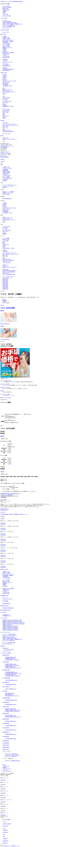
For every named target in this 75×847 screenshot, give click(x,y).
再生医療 (5, 48)
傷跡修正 (5, 180)
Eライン (4, 92)
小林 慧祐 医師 (6, 723)
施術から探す (5, 8)
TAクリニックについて (5, 632)
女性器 (4, 117)
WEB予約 (2, 159)
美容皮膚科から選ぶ (4, 595)
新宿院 (4, 620)
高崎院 (4, 627)
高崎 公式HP (5, 286)
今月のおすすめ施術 (7, 7)
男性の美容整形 (6, 70)
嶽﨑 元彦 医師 (6, 745)
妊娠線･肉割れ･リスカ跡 (8, 106)
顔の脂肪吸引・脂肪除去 (8, 41)
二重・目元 (5, 122)
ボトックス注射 (6, 45)
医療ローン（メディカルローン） (10, 139)
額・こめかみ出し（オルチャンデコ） (11, 125)
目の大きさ (5, 79)
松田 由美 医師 (6, 713)
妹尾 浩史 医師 (6, 749)
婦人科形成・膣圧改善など (8, 69)
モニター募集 (3, 612)
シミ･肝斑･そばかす (7, 101)
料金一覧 (5, 264)
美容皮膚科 (5, 59)
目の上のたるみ (6, 82)
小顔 (4, 94)
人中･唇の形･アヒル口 (7, 85)
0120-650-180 (3, 567)
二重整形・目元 (6, 37)
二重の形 (5, 75)
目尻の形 (5, 77)
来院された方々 (6, 273)
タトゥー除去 (5, 112)
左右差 (4, 78)
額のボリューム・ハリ (7, 89)
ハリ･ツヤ (5, 100)
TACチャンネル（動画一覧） (9, 25)
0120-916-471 (3, 551)
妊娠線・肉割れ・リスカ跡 (8, 248)
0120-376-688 (3, 540)
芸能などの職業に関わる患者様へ (10, 22)
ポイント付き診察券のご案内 (9, 26)
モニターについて (6, 261)
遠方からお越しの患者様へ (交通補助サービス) (12, 23)
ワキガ (2, 471)
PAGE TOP (2, 512)
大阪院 (4, 623)
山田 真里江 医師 (6, 669)
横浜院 (4, 622)
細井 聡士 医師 (6, 719)
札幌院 (4, 629)
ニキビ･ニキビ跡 (6, 97)
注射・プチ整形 (6, 46)
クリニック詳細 (6, 6)
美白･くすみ (5, 102)
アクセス (5, 20)
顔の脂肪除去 (5, 84)
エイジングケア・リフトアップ (9, 123)
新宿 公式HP (5, 279)
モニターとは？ (6, 32)
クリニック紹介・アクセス (8, 276)
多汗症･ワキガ (6, 115)
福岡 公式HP (5, 284)
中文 (1, 163)
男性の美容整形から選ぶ (5, 610)
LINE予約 (2, 161)
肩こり (4, 118)
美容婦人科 (5, 67)
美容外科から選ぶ (4, 569)
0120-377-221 (3, 556)
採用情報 (5, 767)
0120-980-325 (3, 534)
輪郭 (4, 88)
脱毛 (4, 114)
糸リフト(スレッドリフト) (8, 40)
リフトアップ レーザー (7, 62)
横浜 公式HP (5, 281)
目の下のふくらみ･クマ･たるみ (9, 80)
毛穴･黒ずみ (5, 98)
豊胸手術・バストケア (7, 47)
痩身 (4, 113)
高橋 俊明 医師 (6, 747)
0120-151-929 (3, 545)
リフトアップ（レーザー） (8, 186)
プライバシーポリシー (7, 643)
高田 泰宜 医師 (6, 702)
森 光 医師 (5, 691)
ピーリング (5, 63)
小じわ (4, 103)
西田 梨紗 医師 (6, 732)
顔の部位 (5, 74)
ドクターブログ (6, 766)
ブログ (4, 13)
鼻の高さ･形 (5, 83)
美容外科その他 (6, 57)
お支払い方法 (5, 137)
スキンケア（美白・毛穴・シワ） (10, 184)
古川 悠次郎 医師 (6, 678)
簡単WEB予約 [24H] (4, 508)
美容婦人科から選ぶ (4, 605)
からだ (4, 108)
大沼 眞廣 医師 (6, 742)
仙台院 (4, 628)
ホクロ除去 (5, 51)
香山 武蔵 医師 (6, 682)
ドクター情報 (5, 14)
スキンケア (5, 60)
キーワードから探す (9, 649)
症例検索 (5, 250)
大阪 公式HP (5, 282)
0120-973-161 (3, 524)
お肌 (4, 96)
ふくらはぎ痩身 (6, 109)
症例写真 (5, 10)
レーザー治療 (5, 64)
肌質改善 (5, 105)
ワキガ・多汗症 (6, 56)
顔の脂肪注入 (5, 42)
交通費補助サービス (7, 615)
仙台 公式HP (5, 287)
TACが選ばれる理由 (7, 21)
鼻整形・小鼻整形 (6, 38)
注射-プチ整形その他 (7, 178)
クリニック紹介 (3, 617)
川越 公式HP (5, 285)
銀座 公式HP (5, 280)
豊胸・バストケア (6, 130)
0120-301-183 (3, 562)
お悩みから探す (6, 9)
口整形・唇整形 (6, 53)
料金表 (4, 12)
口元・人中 (5, 127)
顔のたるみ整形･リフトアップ (9, 91)
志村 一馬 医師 (6, 686)
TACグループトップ (7, 27)
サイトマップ (5, 769)
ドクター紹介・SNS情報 (5, 652)
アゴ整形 (5, 54)
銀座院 (4, 621)
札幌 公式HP (5, 288)
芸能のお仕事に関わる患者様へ (9, 270)
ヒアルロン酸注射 (6, 43)
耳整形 (4, 49)
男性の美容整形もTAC (7, 198)
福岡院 (4, 624)
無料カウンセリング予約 (5, 397)
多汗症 (2, 436)
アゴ (4, 128)
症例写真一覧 (5, 648)
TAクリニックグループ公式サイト (10, 635)
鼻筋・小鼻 (5, 126)
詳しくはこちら (32, 491)
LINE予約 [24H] (3, 510)
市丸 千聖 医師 (6, 727)
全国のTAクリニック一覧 (8, 636)
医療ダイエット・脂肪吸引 (8, 52)
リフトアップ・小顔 (7, 168)
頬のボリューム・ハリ (7, 90)
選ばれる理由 (5, 269)
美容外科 (5, 36)
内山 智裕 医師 (6, 736)
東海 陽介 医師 (6, 655)
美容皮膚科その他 (6, 65)
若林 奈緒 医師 (6, 740)
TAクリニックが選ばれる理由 (9, 634)
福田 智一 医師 (6, 706)
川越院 (4, 626)
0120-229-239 (3, 529)
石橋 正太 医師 (6, 661)
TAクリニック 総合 (7, 15)
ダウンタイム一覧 (6, 133)
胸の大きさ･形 (6, 110)
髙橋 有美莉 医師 (6, 697)
